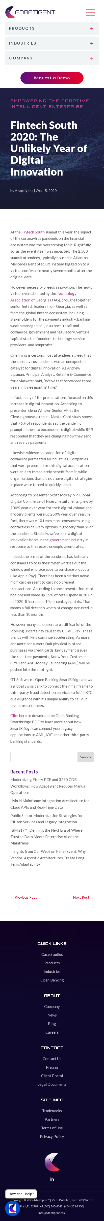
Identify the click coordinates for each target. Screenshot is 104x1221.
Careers (52, 1032)
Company (52, 1006)
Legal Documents (52, 1084)
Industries (52, 971)
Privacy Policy (52, 1136)
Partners (52, 1119)
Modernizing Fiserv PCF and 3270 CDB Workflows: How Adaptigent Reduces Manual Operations (48, 786)
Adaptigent (24, 190)
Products (52, 963)
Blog (52, 1023)
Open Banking (52, 980)
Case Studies (52, 954)
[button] (90, 12)
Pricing (52, 1067)
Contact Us (52, 1058)
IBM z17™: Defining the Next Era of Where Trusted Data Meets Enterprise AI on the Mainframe (46, 836)
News (52, 1015)
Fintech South (33, 232)
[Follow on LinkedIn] (52, 1179)
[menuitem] (52, 28)
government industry (67, 539)
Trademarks (52, 1110)
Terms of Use (52, 1128)
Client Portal (52, 1075)
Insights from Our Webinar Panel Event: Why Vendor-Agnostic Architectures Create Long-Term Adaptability (48, 857)
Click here (18, 715)
